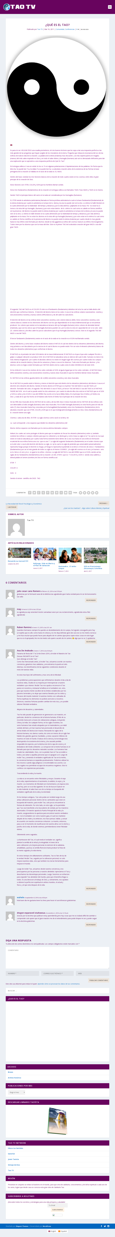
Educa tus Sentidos (15, 1148)
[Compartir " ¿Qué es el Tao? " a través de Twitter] (34, 492)
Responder (91, 600)
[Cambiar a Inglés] (11, 145)
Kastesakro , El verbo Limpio (67, 567)
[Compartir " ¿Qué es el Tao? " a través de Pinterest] (47, 492)
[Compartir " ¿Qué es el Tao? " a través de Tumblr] (43, 492)
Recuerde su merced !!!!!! (18, 561)
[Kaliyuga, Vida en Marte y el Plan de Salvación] (44, 554)
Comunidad (60, 29)
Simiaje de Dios (14, 1165)
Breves (10, 1072)
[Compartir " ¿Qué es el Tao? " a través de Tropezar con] (61, 492)
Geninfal (11, 1154)
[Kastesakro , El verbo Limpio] (70, 555)
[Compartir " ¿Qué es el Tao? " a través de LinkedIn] (52, 492)
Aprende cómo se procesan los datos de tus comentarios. (59, 984)
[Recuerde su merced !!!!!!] (19, 553)
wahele (20, 897)
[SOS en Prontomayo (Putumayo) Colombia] (95, 555)
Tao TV (40, 29)
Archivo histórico (14, 1078)
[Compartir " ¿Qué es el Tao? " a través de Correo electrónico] (65, 492)
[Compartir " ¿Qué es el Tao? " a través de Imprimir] (70, 492)
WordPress (47, 1226)
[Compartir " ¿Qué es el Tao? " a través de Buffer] (56, 492)
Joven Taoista (13, 1159)
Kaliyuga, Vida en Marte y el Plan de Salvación (44, 564)
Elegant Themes (22, 1226)
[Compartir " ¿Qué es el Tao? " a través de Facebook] (30, 492)
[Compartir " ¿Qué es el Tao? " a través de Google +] (38, 492)
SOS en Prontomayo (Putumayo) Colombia (93, 567)
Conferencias (70, 29)
